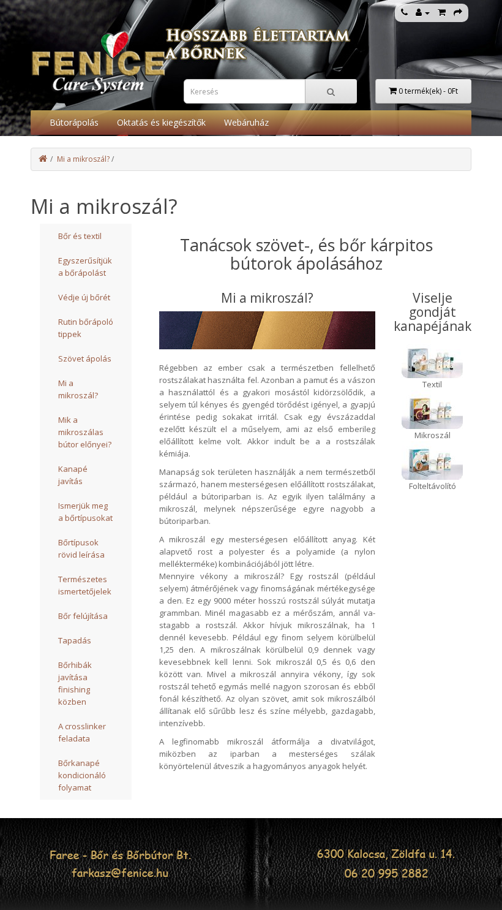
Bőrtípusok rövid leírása (81, 548)
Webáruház (246, 122)
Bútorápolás (74, 122)
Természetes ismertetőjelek (84, 585)
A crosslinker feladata (82, 732)
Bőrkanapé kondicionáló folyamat (82, 775)
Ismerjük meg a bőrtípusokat (85, 511)
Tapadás (74, 640)
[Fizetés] (458, 12)
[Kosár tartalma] (442, 12)
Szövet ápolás (84, 358)
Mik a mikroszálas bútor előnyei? (84, 432)
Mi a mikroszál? (83, 159)
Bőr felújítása (83, 615)
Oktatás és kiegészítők (161, 122)
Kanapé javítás (73, 475)
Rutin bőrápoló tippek (85, 327)
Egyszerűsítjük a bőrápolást (85, 266)
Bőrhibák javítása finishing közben (75, 683)
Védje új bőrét (84, 297)
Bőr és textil (80, 235)
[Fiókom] (423, 12)
